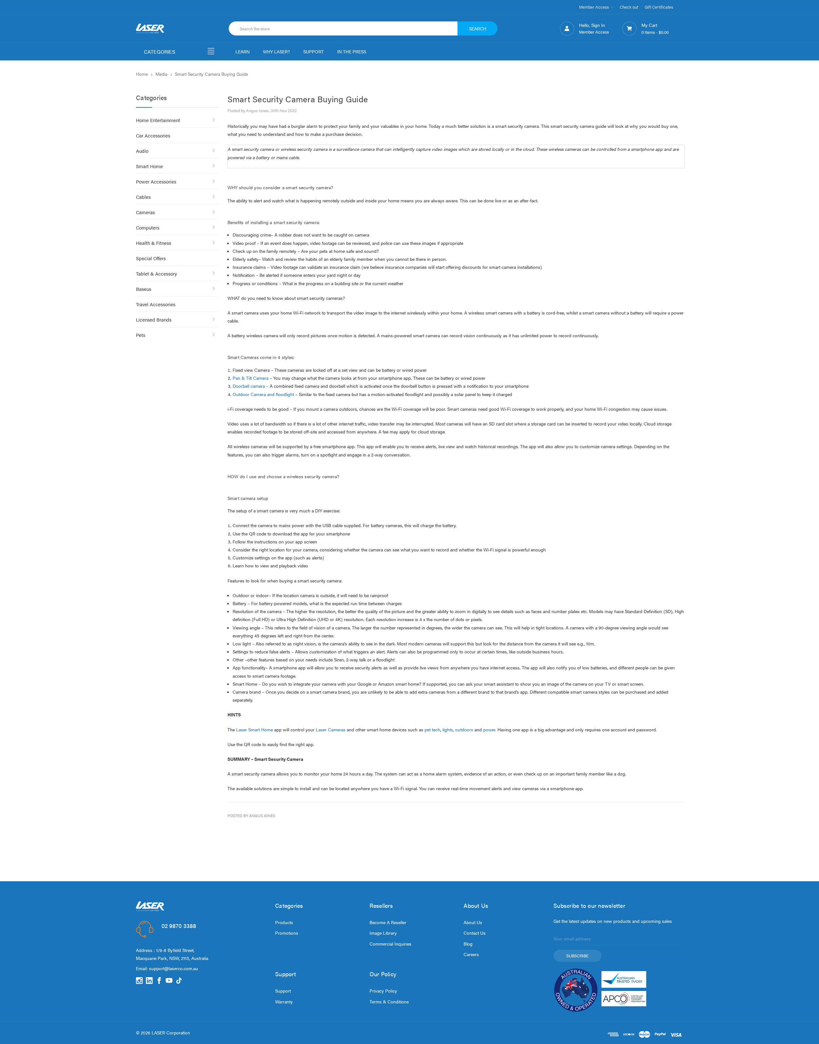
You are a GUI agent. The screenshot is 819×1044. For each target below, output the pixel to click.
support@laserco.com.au (173, 968)
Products (284, 922)
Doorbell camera (249, 386)
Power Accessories (156, 181)
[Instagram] (139, 980)
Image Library (383, 933)
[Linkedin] (149, 980)
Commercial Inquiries (390, 943)
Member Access (594, 7)
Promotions (286, 933)
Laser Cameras (331, 729)
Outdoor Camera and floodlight (263, 394)
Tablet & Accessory (156, 273)
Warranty (284, 1001)
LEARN (242, 51)
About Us (473, 922)
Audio (142, 150)
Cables (143, 196)
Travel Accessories (155, 304)
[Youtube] (169, 980)
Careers (471, 954)
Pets (140, 334)
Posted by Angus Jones (251, 815)
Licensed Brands (153, 319)
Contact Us (475, 933)
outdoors (464, 729)
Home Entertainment (158, 120)
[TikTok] (179, 980)
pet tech (432, 729)
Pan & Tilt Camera (250, 378)
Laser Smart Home (254, 729)
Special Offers (151, 258)
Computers (147, 227)
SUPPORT (313, 51)
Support (283, 990)
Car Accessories (153, 135)
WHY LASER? (276, 51)
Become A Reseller (388, 922)
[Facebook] (159, 980)
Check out (629, 7)
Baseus (143, 288)
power (489, 729)
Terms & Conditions (389, 1001)
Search (477, 28)
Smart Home (149, 166)
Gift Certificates (659, 7)
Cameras (145, 212)
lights (447, 729)
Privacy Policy (383, 990)
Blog (468, 943)
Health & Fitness (153, 242)
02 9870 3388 (179, 926)
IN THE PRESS (351, 51)
